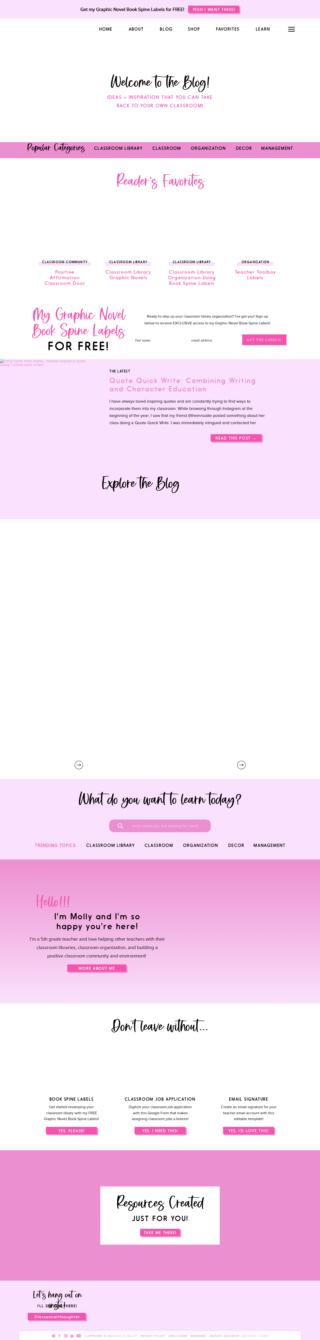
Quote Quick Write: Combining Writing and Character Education (182, 384)
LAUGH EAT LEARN (254, 1336)
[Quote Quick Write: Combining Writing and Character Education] (236, 437)
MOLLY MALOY (127, 1336)
